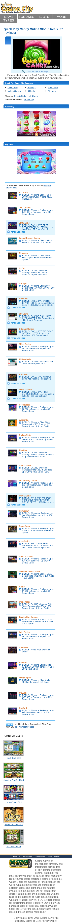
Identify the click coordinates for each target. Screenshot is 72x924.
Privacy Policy (49, 920)
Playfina (23, 450)
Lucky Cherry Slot (14, 802)
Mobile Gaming (14, 91)
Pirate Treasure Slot (14, 824)
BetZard (23, 708)
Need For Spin (25, 556)
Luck (29, 96)
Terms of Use (32, 920)
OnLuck (22, 693)
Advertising (27, 856)
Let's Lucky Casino (28, 480)
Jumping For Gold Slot (14, 780)
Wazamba (23, 420)
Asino (22, 587)
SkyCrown (24, 511)
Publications (40, 856)
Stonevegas (24, 602)
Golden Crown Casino (29, 571)
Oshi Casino (25, 496)
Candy (35, 96)
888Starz (23, 314)
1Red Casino (25, 344)
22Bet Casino (25, 359)
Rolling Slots (25, 435)
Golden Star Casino (28, 617)
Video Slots (53, 87)
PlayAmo (23, 253)
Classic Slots (20, 96)
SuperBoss (24, 526)
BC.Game (23, 192)
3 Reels (31, 91)
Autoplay (31, 87)
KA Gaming (29, 99)
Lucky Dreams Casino (29, 238)
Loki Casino (24, 632)
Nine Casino (25, 465)
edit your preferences (24, 727)
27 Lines (52, 91)
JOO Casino (24, 208)
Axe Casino (24, 541)
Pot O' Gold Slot (14, 847)
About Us (16, 856)
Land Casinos (54, 856)
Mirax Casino (25, 390)
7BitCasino (24, 223)
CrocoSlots (24, 405)
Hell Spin (23, 299)
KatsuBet (23, 374)
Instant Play (13, 87)
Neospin (23, 283)
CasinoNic (24, 647)
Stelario (22, 662)
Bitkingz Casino (26, 329)
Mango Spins (25, 678)
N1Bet (22, 268)
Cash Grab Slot (14, 758)
